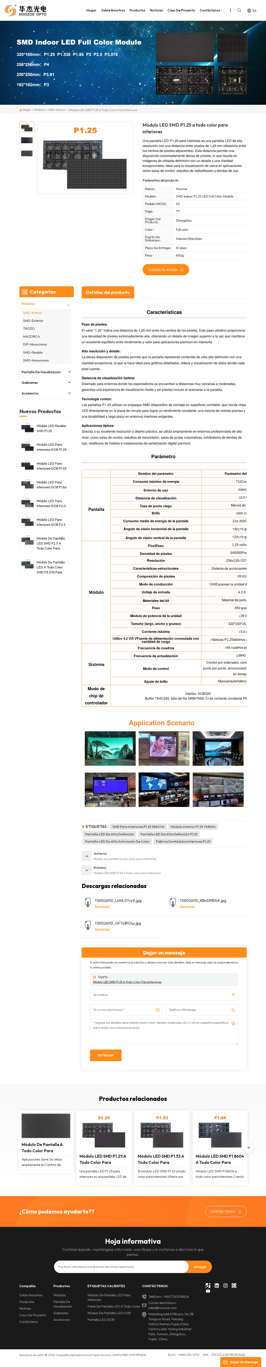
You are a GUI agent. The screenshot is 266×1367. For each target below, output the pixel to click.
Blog (172, 1355)
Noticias (156, 10)
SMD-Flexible (33, 352)
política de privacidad (228, 1355)
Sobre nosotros (113, 10)
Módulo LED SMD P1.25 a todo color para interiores (127, 982)
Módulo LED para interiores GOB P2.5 (51, 522)
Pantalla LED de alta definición (109, 834)
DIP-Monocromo (35, 344)
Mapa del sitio (189, 1355)
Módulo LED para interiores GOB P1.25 (51, 447)
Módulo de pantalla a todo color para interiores (42, 1148)
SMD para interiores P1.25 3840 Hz (138, 827)
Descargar (102, 906)
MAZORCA (31, 336)
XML (206, 1355)
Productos (137, 10)
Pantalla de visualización (41, 372)
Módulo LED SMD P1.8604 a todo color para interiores (220, 1159)
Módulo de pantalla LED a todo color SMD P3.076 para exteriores (51, 567)
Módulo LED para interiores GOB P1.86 (51, 484)
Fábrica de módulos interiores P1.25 (183, 841)
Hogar (91, 10)
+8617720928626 (176, 1296)
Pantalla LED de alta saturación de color (117, 841)
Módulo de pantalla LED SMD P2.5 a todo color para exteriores (51, 543)
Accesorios (30, 393)
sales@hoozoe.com (162, 1308)
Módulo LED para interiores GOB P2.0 (51, 503)
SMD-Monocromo (36, 360)
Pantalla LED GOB (101, 1320)
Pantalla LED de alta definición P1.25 (168, 834)
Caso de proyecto (181, 10)
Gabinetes (30, 382)
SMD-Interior (57, 110)
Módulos (39, 110)
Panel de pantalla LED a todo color (113, 1306)
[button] (248, 1147)
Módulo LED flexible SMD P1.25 (51, 428)
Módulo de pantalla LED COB (109, 1313)
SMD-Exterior (33, 321)
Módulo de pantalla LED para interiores (108, 1297)
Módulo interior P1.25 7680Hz (193, 827)
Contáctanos (210, 10)
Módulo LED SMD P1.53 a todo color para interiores (161, 1159)
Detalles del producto (108, 292)
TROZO (29, 328)
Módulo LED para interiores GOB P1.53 (51, 465)
